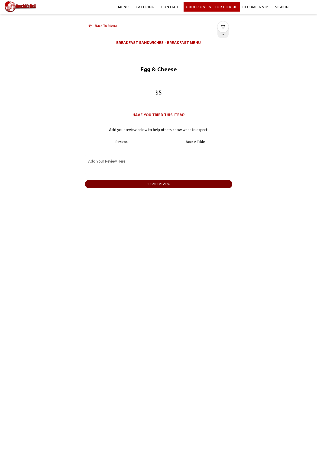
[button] (103, 25)
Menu (123, 7)
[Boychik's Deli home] (24, 7)
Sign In (282, 7)
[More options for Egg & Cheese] (223, 26)
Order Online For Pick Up (212, 7)
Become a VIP (255, 7)
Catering (145, 7)
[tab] (122, 141)
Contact (170, 7)
